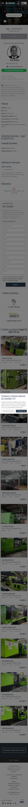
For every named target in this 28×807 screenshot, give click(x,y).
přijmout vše (21, 411)
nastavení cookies (8, 411)
